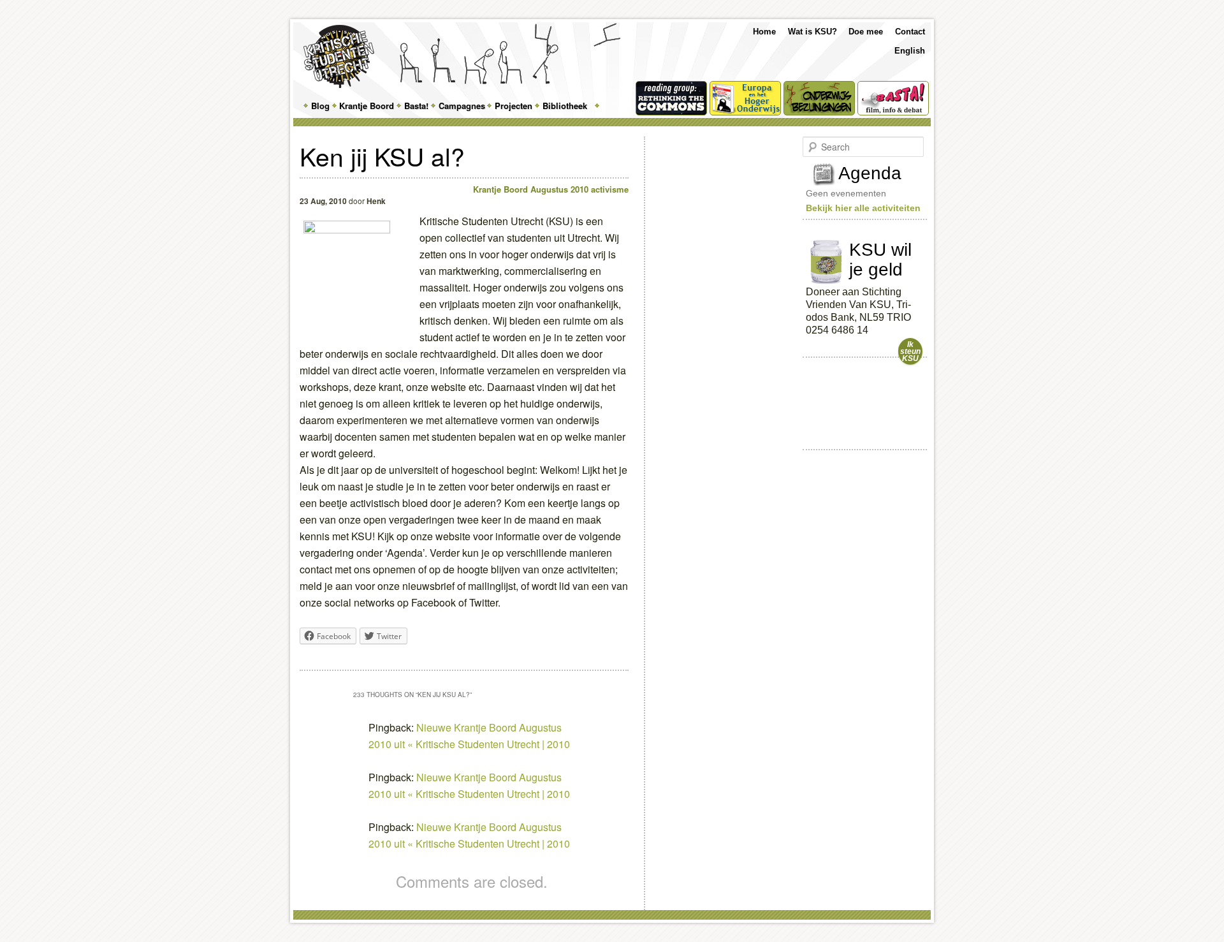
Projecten (513, 105)
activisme (610, 189)
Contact (910, 31)
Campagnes (462, 105)
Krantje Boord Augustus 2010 (530, 189)
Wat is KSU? (812, 31)
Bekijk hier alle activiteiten (863, 208)
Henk (376, 201)
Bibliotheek (565, 105)
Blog (320, 105)
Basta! (416, 105)
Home (764, 31)
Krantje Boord (366, 105)
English (909, 50)
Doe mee (866, 31)
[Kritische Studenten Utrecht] (339, 56)
